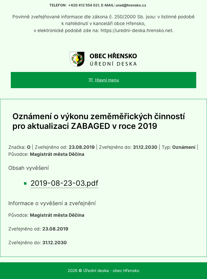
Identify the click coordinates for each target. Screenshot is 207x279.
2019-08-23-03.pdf (64, 183)
